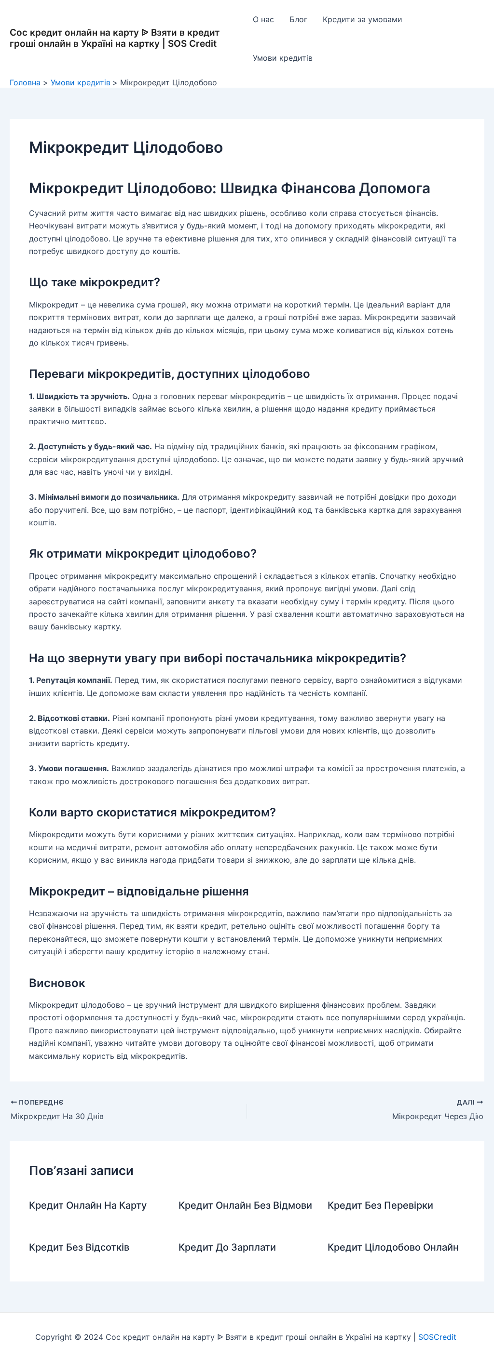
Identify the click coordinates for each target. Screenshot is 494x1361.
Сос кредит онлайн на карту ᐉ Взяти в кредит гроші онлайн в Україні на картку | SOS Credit (115, 38)
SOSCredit (438, 1337)
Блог (298, 19)
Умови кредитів (283, 58)
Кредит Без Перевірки (380, 1205)
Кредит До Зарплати (227, 1247)
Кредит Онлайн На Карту (88, 1205)
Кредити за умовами (362, 19)
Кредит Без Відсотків (79, 1247)
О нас (263, 19)
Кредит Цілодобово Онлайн (393, 1247)
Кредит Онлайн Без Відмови (245, 1205)
